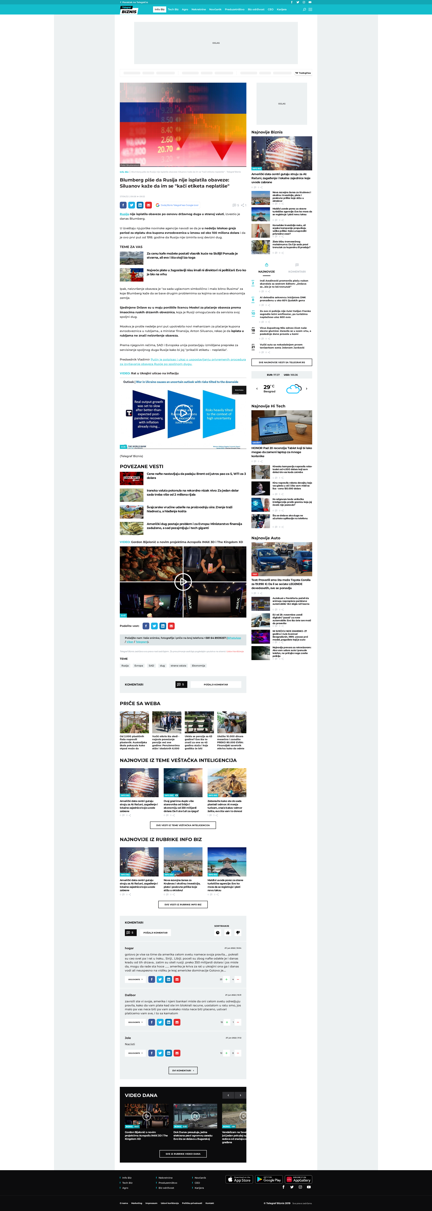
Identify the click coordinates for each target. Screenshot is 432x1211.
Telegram (141, 641)
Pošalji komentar (216, 684)
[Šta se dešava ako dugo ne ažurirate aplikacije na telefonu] (260, 521)
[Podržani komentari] (227, 932)
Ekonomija (198, 665)
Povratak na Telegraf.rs (135, 2)
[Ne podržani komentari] (238, 932)
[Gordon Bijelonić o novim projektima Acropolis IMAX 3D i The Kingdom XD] (147, 1116)
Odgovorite (135, 979)
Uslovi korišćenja (235, 651)
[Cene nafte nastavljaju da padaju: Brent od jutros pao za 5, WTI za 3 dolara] (131, 478)
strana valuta (178, 665)
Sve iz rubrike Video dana (183, 1153)
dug (162, 665)
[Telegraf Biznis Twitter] (298, 2)
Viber (130, 641)
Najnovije (267, 132)
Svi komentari (183, 1070)
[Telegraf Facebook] (292, 2)
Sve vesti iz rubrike (183, 904)
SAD (151, 665)
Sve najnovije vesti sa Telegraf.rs (282, 362)
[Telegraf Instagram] (304, 2)
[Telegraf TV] (310, 2)
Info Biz (124, 172)
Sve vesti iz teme (183, 825)
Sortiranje (221, 926)
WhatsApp (234, 637)
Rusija (124, 214)
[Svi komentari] (217, 932)
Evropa (138, 665)
